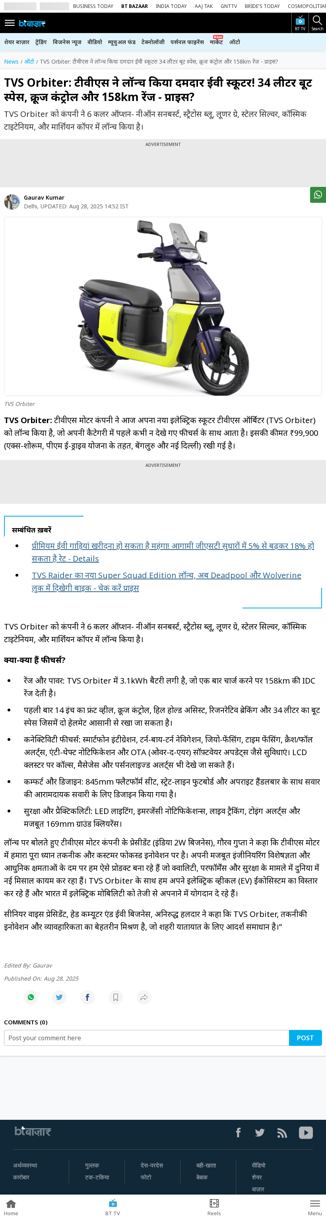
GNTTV (229, 6)
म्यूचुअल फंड (122, 42)
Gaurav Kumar (44, 197)
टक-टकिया (97, 1177)
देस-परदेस (152, 1165)
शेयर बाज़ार (16, 42)
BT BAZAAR (134, 6)
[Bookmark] (116, 1001)
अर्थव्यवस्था (25, 1165)
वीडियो (94, 42)
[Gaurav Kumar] (12, 202)
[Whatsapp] (31, 1001)
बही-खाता (206, 1165)
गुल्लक (92, 1165)
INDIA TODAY (171, 6)
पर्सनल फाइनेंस (187, 42)
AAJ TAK (204, 6)
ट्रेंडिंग (41, 42)
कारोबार (21, 1177)
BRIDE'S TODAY (262, 6)
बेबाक (202, 1177)
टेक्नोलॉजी (153, 42)
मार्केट (216, 42)
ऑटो (234, 42)
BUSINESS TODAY (93, 6)
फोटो (146, 1177)
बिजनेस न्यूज (67, 42)
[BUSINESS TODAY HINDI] (32, 23)
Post (305, 1038)
